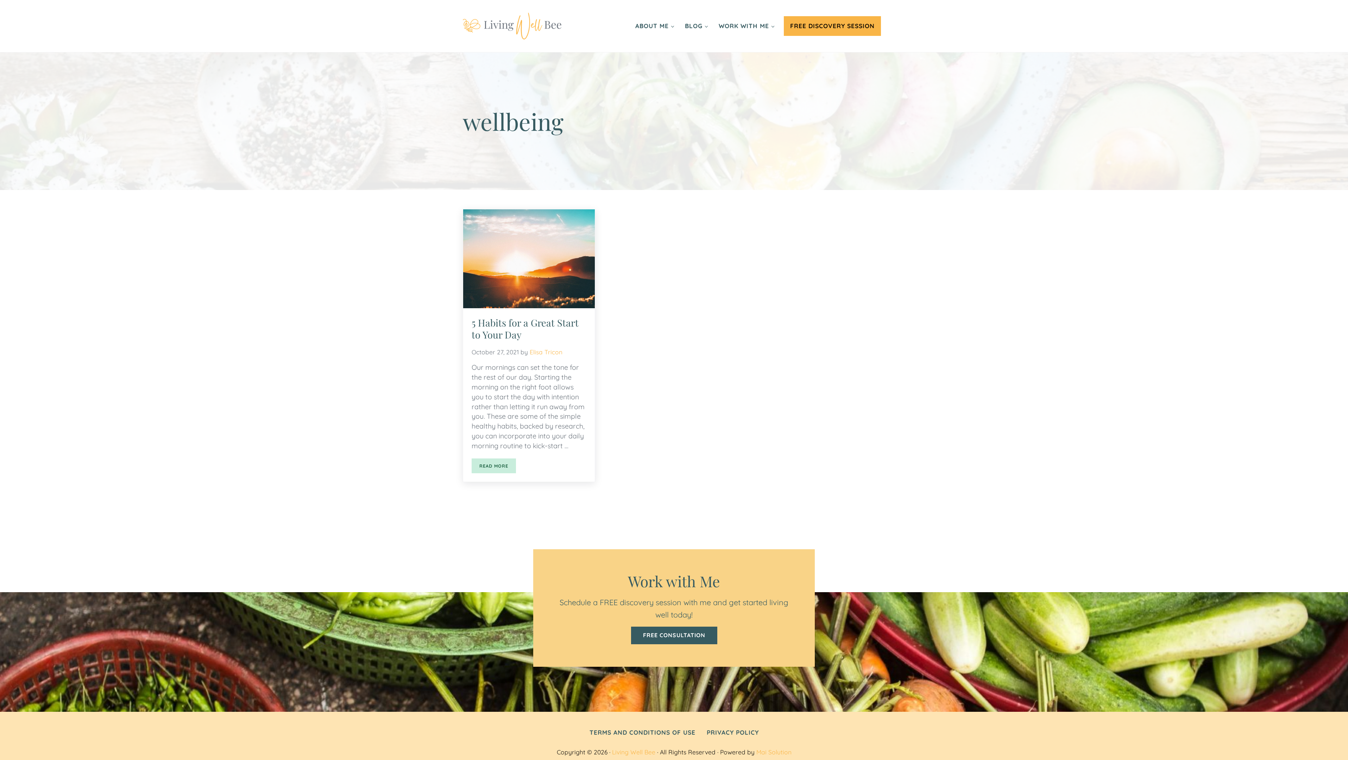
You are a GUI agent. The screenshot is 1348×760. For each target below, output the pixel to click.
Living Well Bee (633, 752)
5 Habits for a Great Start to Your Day (525, 329)
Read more (497, 467)
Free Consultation (674, 635)
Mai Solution (774, 752)
